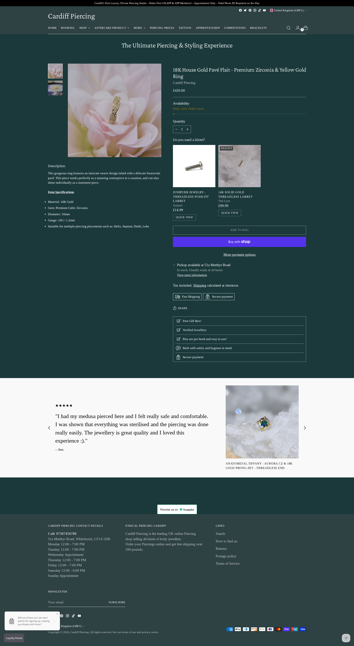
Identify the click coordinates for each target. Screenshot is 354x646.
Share (183, 308)
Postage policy (226, 556)
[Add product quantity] (176, 129)
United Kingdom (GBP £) (288, 10)
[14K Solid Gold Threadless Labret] (239, 166)
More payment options (239, 255)
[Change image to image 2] (55, 88)
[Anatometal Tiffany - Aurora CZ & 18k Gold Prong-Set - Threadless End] (262, 421)
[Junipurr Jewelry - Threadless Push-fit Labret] (194, 166)
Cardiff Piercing (184, 83)
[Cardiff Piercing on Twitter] (245, 10)
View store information (192, 275)
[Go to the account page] (296, 28)
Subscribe (117, 602)
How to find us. (227, 541)
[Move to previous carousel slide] (49, 428)
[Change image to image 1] (55, 71)
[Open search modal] (288, 28)
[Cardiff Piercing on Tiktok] (259, 10)
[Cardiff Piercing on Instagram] (254, 10)
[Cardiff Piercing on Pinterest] (250, 10)
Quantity (179, 121)
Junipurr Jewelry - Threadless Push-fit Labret (191, 196)
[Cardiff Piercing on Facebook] (240, 10)
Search (220, 534)
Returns (221, 548)
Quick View (184, 217)
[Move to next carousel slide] (305, 428)
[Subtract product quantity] (187, 129)
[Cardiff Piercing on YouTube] (264, 10)
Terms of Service (228, 563)
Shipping (199, 285)
